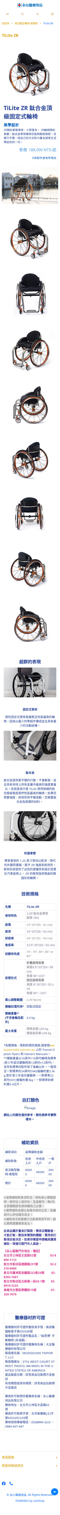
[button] (7, 14)
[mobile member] (37, 14)
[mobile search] (22, 14)
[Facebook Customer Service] (54, 1491)
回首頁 (5, 23)
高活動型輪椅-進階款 (26, 23)
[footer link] (4, 1483)
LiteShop (38, 1501)
